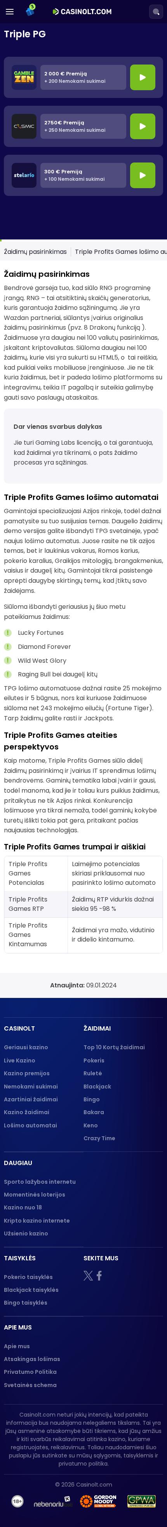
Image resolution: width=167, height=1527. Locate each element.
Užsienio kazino (26, 1233)
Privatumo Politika (30, 1372)
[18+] (18, 1501)
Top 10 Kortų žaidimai (114, 1047)
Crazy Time (99, 1138)
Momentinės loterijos (34, 1195)
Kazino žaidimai (26, 1112)
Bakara (94, 1112)
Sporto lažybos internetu (40, 1182)
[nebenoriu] (53, 1501)
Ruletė (93, 1073)
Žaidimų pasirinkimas (35, 251)
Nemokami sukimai (31, 1086)
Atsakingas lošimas (32, 1359)
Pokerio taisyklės (28, 1277)
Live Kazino (19, 1060)
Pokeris (94, 1060)
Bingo (92, 1099)
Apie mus (17, 1346)
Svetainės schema (30, 1385)
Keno (91, 1125)
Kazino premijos (27, 1073)
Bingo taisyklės (25, 1303)
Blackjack (97, 1086)
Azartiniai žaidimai (31, 1099)
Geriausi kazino (26, 1047)
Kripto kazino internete (37, 1221)
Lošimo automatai (30, 1125)
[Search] (156, 12)
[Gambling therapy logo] (98, 1501)
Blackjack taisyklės (31, 1290)
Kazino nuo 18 (23, 1207)
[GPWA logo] (142, 1501)
